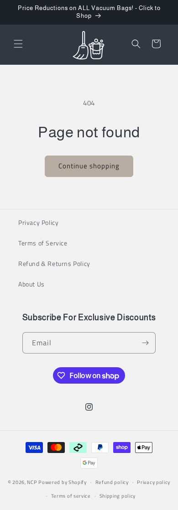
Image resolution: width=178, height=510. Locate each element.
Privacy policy (153, 482)
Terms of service (71, 496)
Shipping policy (117, 496)
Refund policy (112, 482)
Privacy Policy (38, 222)
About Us (31, 284)
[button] (18, 44)
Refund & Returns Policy (54, 263)
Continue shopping (89, 166)
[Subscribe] (145, 343)
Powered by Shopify (62, 482)
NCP (32, 482)
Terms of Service (43, 243)
